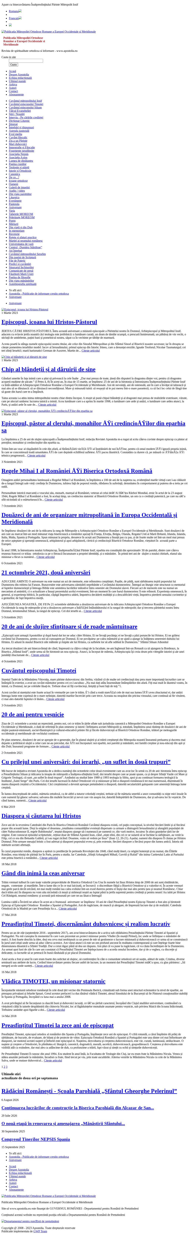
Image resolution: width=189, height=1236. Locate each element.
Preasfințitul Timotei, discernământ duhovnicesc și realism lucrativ (85, 923)
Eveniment (15, 200)
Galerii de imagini (19, 187)
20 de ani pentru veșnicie (32, 714)
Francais (14, 18)
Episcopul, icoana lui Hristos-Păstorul (49, 321)
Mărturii (13, 224)
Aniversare (15, 207)
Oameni (13, 184)
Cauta (13, 64)
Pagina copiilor (17, 164)
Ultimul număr (17, 81)
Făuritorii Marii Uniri (21, 274)
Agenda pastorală (19, 130)
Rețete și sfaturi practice (23, 237)
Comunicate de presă (21, 270)
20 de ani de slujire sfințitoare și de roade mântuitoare (69, 626)
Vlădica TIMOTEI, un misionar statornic (53, 981)
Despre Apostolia (19, 74)
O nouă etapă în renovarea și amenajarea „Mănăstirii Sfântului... (63, 1123)
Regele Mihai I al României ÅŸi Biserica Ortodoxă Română (76, 470)
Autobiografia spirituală (22, 284)
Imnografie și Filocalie (22, 147)
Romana (14, 11)
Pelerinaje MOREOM (22, 217)
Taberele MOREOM (21, 214)
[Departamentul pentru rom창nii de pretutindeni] (30, 1221)
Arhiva (13, 84)
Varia (12, 210)
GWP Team (40, 1231)
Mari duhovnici (18, 144)
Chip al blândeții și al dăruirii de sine (48, 369)
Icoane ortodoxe (18, 180)
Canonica (14, 174)
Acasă (12, 71)
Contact (13, 91)
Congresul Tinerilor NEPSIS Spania (35, 1139)
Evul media (15, 134)
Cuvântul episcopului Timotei (26, 104)
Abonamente (16, 94)
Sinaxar (13, 124)
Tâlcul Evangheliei (20, 110)
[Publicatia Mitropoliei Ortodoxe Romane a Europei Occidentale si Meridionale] (48, 31)
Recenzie (14, 234)
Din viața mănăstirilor (21, 280)
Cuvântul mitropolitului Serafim (27, 254)
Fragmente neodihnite (21, 150)
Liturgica (14, 197)
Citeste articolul (91, 350)
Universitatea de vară (21, 244)
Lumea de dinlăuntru (21, 160)
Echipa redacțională (20, 77)
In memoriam (16, 230)
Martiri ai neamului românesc (26, 240)
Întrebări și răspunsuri (21, 127)
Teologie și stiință (19, 167)
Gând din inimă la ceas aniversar (43, 873)
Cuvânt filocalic (18, 137)
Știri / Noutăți (17, 114)
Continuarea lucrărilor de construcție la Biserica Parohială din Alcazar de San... (77, 1107)
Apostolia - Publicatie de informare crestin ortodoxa (39, 293)
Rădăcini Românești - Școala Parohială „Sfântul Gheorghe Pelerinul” (89, 1091)
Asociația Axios (18, 157)
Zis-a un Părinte (18, 140)
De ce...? (14, 177)
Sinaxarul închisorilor (21, 267)
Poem (12, 220)
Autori (12, 87)
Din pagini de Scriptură (22, 257)
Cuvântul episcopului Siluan (25, 107)
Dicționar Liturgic (19, 120)
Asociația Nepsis (18, 154)
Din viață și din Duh (20, 227)
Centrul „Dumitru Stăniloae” (25, 247)
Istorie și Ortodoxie (20, 170)
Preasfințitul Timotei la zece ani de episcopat (57, 1025)
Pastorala (14, 204)
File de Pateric (17, 260)
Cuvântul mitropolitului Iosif (25, 100)
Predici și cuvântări (20, 264)
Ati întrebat (15, 250)
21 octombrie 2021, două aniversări (45, 572)
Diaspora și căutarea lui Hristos (41, 815)
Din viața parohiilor (20, 194)
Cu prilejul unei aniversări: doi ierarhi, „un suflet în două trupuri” (86, 761)
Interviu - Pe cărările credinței (26, 117)
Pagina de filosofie (19, 277)
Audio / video (17, 190)
